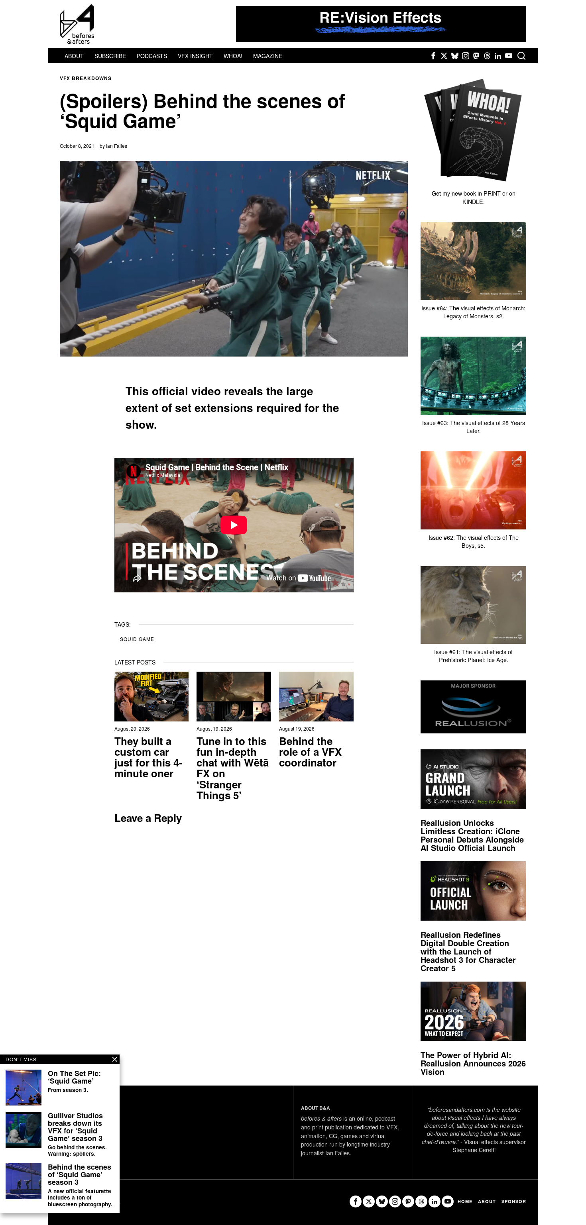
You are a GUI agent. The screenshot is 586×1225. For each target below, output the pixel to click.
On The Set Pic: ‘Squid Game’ (74, 1077)
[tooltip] (433, 56)
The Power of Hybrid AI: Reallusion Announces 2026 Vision (473, 1063)
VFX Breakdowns (86, 78)
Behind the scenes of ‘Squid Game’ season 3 (79, 1174)
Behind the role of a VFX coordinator (310, 751)
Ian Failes (116, 145)
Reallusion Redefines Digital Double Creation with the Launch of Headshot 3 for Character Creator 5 (468, 951)
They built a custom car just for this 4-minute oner (148, 757)
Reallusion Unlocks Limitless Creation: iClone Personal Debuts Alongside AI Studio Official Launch (472, 835)
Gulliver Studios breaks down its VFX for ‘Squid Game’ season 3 (75, 1127)
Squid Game (137, 638)
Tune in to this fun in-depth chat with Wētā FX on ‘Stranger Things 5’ (233, 768)
